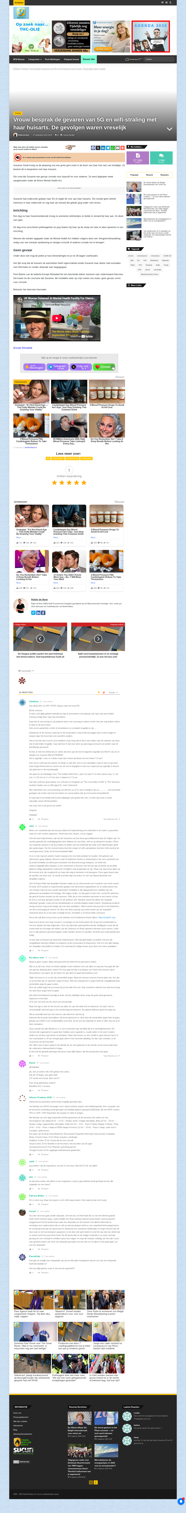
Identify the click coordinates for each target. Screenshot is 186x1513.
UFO (139, 270)
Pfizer (133, 265)
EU (138, 260)
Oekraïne (165, 260)
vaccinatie (157, 270)
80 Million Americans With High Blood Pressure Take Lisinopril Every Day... (69, 441)
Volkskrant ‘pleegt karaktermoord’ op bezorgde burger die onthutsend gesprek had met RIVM (31, 1378)
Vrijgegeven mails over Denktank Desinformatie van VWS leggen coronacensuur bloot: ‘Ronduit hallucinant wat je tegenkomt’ (157, 210)
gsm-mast (58, 458)
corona (130, 256)
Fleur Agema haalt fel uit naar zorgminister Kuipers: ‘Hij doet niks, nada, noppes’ (32, 1314)
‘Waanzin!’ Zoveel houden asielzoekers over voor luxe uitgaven (69, 1314)
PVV (140, 265)
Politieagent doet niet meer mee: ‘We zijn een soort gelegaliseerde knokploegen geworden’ (69, 1378)
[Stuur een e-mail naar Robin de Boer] (33, 614)
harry (136, 1437)
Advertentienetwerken (22, 1434)
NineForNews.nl (31, 447)
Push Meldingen (52, 59)
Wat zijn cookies (20, 1421)
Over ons (17, 1413)
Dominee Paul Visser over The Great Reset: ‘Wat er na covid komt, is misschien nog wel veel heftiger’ (33, 1346)
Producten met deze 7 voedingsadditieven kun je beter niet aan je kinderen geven (74, 1346)
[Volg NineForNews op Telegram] (57, 367)
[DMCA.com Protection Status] (38, 1462)
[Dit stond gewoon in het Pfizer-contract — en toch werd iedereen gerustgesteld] (133, 199)
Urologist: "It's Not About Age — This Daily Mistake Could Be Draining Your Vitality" (31, 407)
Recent (149, 175)
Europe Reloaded (22, 348)
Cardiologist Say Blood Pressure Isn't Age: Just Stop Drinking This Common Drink (69, 407)
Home (17, 69)
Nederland (154, 260)
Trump (166, 265)
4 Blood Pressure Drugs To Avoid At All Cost (107, 406)
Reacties (165, 175)
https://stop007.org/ (106, 917)
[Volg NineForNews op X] (81, 367)
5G (48, 458)
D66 (132, 260)
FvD (145, 260)
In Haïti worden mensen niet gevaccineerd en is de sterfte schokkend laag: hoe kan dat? (104, 1378)
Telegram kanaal (71, 59)
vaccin (147, 270)
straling (86, 458)
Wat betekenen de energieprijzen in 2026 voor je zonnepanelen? (157, 220)
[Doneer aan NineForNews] (104, 367)
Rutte (158, 265)
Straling (25, 69)
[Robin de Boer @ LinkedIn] (38, 614)
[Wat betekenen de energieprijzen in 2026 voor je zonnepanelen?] (133, 223)
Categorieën (34, 59)
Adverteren (18, 1426)
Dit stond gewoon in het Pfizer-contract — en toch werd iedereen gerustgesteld (157, 197)
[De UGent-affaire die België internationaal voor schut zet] (133, 187)
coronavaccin (142, 256)
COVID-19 (167, 256)
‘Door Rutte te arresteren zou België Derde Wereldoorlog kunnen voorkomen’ (105, 1314)
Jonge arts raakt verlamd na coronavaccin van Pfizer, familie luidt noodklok (107, 1346)
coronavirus (155, 256)
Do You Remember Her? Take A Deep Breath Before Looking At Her (107, 441)
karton (137, 1425)
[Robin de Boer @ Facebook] (43, 614)
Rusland (149, 265)
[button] (34, 367)
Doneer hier (89, 59)
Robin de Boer (23, 135)
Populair (134, 175)
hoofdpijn (72, 458)
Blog (15, 1430)
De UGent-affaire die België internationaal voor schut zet (155, 184)
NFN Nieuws (19, 59)
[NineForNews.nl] (19, 12)
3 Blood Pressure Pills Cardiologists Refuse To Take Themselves (31, 441)
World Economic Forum (149, 274)
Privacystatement (20, 1417)
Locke (137, 1413)
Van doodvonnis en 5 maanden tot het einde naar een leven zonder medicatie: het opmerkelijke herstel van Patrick (157, 234)
